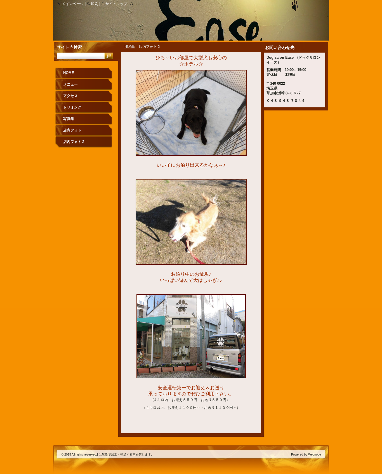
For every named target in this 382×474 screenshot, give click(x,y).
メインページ (73, 4)
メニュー (70, 84)
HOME (129, 46)
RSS (137, 4)
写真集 (68, 119)
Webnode (314, 454)
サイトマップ (116, 4)
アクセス (70, 96)
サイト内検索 (69, 47)
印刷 (94, 4)
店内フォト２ (74, 142)
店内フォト (72, 130)
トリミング (72, 107)
